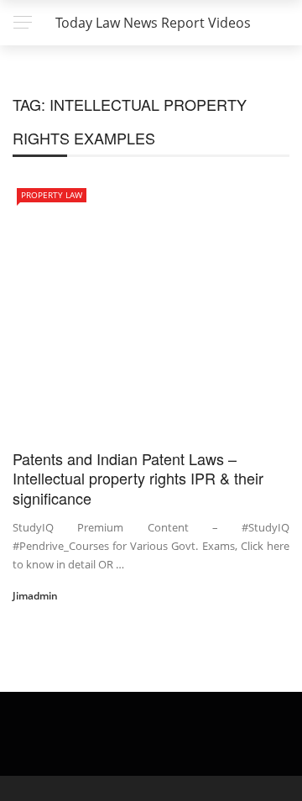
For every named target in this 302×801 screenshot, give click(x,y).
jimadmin (35, 596)
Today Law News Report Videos (153, 22)
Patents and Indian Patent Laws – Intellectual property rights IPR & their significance (138, 478)
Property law (51, 195)
